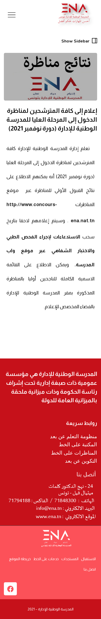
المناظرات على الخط (74, 453)
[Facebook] (10, 588)
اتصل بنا (90, 569)
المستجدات (69, 559)
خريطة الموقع (20, 559)
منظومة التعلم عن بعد (73, 436)
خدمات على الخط (46, 559)
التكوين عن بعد (81, 461)
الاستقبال (88, 559)
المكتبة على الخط (78, 444)
